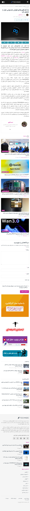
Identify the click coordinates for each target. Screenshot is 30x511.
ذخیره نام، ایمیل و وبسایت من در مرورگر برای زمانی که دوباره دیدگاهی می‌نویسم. (15, 286)
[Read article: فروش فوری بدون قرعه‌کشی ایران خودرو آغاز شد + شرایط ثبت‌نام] (26, 389)
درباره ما (7, 498)
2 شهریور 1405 (17, 157)
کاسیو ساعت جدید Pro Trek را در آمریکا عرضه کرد (12, 400)
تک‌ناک (23, 52)
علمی (26, 483)
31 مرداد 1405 (19, 385)
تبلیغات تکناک (13, 498)
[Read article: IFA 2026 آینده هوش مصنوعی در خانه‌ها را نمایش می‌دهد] (15, 186)
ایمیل (27, 273)
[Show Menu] (27, 2)
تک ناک (27, 6)
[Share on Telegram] (18, 42)
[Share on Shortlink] (25, 42)
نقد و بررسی (25, 476)
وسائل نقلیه (25, 488)
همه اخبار (20, 498)
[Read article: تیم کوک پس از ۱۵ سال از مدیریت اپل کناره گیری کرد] (26, 446)
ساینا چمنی (25, 216)
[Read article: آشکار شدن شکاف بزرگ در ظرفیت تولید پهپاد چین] (26, 407)
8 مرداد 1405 (20, 373)
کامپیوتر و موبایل (24, 474)
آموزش (26, 479)
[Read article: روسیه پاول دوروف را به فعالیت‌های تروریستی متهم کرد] (26, 372)
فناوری (24, 6)
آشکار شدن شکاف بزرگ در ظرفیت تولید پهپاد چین (12, 405)
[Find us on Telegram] (21, 438)
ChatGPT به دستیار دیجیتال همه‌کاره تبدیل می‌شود (16, 174)
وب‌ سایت (27, 280)
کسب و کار (25, 485)
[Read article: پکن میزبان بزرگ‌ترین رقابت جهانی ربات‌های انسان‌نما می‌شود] (26, 366)
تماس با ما (27, 499)
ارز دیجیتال (25, 481)
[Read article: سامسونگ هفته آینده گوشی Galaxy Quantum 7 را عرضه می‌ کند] (26, 395)
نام (28, 267)
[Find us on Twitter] (27, 438)
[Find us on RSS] (14, 438)
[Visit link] (15, 305)
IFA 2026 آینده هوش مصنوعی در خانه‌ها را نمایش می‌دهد (15, 194)
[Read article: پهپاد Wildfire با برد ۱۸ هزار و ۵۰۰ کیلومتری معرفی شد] (26, 383)
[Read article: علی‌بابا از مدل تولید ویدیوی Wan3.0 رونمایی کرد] (15, 225)
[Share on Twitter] (11, 42)
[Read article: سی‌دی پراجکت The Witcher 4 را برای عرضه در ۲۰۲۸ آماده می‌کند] (26, 464)
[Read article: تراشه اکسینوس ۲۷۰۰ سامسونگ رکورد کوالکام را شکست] (26, 452)
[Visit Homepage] (16, 2)
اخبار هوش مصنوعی (19, 6)
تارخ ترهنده (25, 195)
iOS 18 (16, 57)
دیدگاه (27, 250)
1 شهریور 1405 (20, 391)
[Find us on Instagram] (17, 438)
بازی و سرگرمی (25, 490)
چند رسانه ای (25, 492)
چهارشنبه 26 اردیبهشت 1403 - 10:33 (19, 16)
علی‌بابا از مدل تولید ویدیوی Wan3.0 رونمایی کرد (17, 234)
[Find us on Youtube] (24, 438)
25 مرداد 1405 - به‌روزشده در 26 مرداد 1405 (15, 367)
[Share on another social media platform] (4, 42)
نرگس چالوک (25, 235)
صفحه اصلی (26, 498)
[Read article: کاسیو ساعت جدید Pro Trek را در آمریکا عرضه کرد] (26, 401)
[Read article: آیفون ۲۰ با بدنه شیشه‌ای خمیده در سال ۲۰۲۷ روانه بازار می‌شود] (26, 458)
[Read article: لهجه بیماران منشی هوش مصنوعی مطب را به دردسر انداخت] (15, 146)
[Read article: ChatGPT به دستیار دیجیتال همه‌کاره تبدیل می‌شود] (15, 166)
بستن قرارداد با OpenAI (6, 56)
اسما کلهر (20, 14)
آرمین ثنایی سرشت (24, 157)
